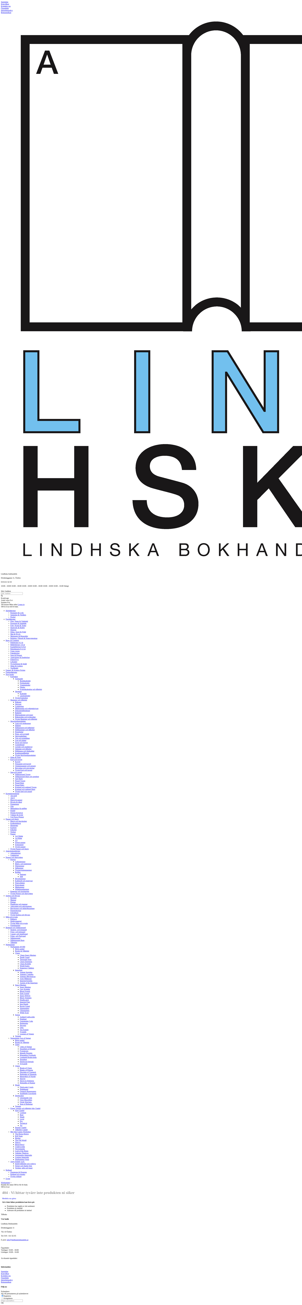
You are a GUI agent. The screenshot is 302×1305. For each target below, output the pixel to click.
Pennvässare (19, 885)
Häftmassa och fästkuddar (24, 751)
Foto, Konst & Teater (18, 626)
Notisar (13, 832)
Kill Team (19, 1136)
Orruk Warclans (26, 1102)
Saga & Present (16, 655)
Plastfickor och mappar (18, 904)
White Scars (24, 1013)
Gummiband (19, 745)
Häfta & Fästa (15, 757)
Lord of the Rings (21, 1151)
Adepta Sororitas (26, 972)
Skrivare (18, 704)
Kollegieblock (15, 823)
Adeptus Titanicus (22, 1153)
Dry (21, 1121)
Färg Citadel (19, 1111)
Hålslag (18, 726)
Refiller (18, 872)
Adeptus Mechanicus (28, 977)
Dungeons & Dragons (18, 1172)
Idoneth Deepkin (26, 1053)
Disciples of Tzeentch (28, 1072)
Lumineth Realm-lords (28, 1057)
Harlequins (24, 1023)
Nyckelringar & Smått (18, 664)
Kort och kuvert (16, 760)
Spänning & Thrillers (18, 615)
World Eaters (24, 966)
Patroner (23, 874)
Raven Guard (25, 1006)
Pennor (13, 860)
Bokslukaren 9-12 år (18, 649)
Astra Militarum (26, 979)
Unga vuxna (15, 651)
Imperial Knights (26, 981)
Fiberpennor (19, 866)
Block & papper (16, 800)
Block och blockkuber (18, 821)
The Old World (20, 1140)
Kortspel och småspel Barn (25, 789)
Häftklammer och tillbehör (25, 730)
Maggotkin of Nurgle (28, 1077)
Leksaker (13, 662)
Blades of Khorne (26, 1070)
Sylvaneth (23, 1064)
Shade (22, 1117)
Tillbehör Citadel (21, 1130)
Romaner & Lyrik (17, 613)
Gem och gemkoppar (23, 723)
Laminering (19, 706)
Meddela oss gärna (9, 1198)
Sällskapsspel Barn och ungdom (27, 777)
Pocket (12, 617)
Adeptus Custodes (26, 974)
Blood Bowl (19, 1145)
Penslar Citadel (20, 1128)
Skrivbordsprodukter (18, 721)
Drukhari (23, 1019)
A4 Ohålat (19, 836)
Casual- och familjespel (19, 934)
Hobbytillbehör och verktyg (25, 1164)
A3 (16, 840)
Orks (21, 1028)
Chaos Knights (25, 964)
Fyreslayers (24, 1051)
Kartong (13, 828)
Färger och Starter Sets (23, 1166)
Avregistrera (8, 1298)
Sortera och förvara (13, 896)
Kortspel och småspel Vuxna (25, 787)
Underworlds (20, 1147)
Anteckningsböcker (13, 851)
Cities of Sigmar (26, 1047)
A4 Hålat (18, 838)
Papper (13, 834)
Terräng (18, 1036)
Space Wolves (25, 996)
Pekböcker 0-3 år (16, 643)
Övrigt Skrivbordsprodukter (25, 755)
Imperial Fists (25, 1002)
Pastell (12, 811)
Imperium (18, 970)
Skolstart (18, 691)
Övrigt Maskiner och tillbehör (26, 719)
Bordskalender (25, 681)
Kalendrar (14, 677)
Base (21, 1115)
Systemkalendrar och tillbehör (31, 689)
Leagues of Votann (27, 1034)
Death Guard (24, 957)
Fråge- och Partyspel (18, 936)
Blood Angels (25, 991)
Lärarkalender (25, 696)
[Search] (2, 596)
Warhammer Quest (22, 1159)
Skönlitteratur (11, 611)
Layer (22, 1119)
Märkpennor (19, 887)
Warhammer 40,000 (17, 947)
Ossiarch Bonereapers (28, 1091)
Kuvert (17, 762)
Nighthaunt (24, 1089)
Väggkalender (25, 685)
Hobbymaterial (15, 921)
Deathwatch (24, 1000)
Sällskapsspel (15, 938)
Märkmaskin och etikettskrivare (26, 709)
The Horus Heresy (22, 1134)
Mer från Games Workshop (20, 1132)
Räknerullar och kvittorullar (25, 717)
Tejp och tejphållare (22, 738)
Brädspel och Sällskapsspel (16, 928)
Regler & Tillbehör (22, 951)
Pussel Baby (19, 785)
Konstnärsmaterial (12, 794)
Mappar (13, 900)
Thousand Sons (25, 960)
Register (13, 898)
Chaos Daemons (26, 962)
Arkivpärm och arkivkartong (21, 906)
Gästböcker (14, 855)
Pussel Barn (19, 783)
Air (21, 1125)
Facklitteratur (10, 619)
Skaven (22, 1079)
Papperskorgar (15, 911)
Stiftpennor (19, 868)
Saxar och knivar (21, 743)
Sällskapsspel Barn (17, 940)
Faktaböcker (15, 653)
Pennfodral (19, 732)
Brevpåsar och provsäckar (24, 768)
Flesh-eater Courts (26, 1087)
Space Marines (20, 985)
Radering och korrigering (19, 891)
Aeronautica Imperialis (23, 1155)
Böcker (18, 1138)
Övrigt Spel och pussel (23, 791)
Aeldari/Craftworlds (27, 1017)
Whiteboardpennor (22, 889)
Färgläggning (15, 925)
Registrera (7, 1296)
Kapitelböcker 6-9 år (18, 647)
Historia (13, 630)
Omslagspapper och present (25, 766)
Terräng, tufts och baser (24, 1168)
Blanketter (14, 826)
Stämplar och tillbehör (23, 749)
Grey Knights (25, 989)
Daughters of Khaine (27, 1049)
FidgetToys (14, 660)
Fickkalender (24, 683)
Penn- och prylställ (22, 734)
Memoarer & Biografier (19, 636)
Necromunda (20, 1149)
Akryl (12, 798)
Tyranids (23, 1032)
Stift (21, 877)
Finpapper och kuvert (23, 764)
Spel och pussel (16, 772)
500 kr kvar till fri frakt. (9, 607)
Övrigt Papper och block (19, 849)
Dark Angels (24, 994)
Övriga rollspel (15, 1176)
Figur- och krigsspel (17, 932)
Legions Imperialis (22, 1157)
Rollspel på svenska (17, 1174)
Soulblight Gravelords (28, 1094)
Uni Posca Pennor (17, 817)
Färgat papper (20, 843)
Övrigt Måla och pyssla (19, 923)
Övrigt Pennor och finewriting (21, 894)
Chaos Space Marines (28, 955)
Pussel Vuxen (20, 781)
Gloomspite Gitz (26, 1098)
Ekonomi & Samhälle (18, 623)
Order (17, 1045)
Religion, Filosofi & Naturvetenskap (23, 638)
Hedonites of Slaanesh (28, 1074)
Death (17, 1085)
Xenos (17, 1015)
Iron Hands (24, 1004)
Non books (10, 674)
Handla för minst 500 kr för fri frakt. (14, 1186)
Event (8, 1179)
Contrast (23, 1113)
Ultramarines (24, 1011)
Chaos (17, 953)
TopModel (14, 668)
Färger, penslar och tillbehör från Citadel (25, 1108)
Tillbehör (13, 942)
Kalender (23, 694)
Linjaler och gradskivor (23, 747)
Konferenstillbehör (22, 753)
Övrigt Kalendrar (21, 698)
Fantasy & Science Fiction (15, 670)
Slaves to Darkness (27, 1081)
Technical (23, 1123)
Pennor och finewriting (14, 857)
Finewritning (20, 883)
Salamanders (24, 1008)
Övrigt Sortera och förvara (20, 915)
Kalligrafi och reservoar (24, 881)
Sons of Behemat (26, 1104)
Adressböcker (15, 853)
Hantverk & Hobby (17, 628)
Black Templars (25, 998)
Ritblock (13, 919)
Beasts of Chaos (26, 1068)
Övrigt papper (20, 847)
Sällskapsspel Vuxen (22, 774)
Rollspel (9, 1170)
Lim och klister (20, 740)
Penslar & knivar (16, 813)
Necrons (23, 1025)
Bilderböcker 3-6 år (17, 645)
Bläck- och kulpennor (23, 864)
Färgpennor (14, 804)
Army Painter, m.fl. (17, 1162)
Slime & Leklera (16, 666)
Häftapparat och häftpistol (24, 728)
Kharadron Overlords (28, 1055)
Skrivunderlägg (21, 736)
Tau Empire (24, 1030)
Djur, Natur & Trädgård (19, 621)
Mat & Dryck (15, 634)
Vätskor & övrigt (16, 815)
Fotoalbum (14, 913)
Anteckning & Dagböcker (20, 657)
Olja (12, 806)
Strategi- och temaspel (18, 930)
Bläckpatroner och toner (24, 715)
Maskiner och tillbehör (18, 700)
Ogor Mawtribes (26, 1100)
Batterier (18, 713)
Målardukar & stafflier (18, 808)
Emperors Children (27, 968)
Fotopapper (19, 845)
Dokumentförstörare (22, 711)
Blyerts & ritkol (16, 802)
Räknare (18, 702)
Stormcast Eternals (27, 1062)
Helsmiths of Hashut (27, 1083)
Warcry (18, 1142)
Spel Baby (19, 779)
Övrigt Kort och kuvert (23, 770)
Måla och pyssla (12, 917)
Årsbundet (19, 679)
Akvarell (13, 796)
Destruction (19, 1096)
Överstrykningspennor (23, 870)
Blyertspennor (20, 879)
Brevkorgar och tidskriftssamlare (22, 908)
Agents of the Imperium (29, 983)
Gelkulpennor (20, 862)
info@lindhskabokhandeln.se (17, 1240)
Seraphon (23, 1059)
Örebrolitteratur (11, 672)
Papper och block (12, 819)
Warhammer (10, 945)
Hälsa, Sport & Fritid (18, 632)
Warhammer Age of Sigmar (20, 1038)
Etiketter (13, 830)
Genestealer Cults (26, 1021)
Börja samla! (20, 949)
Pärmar (13, 902)
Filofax (22, 687)
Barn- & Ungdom (12, 640)
